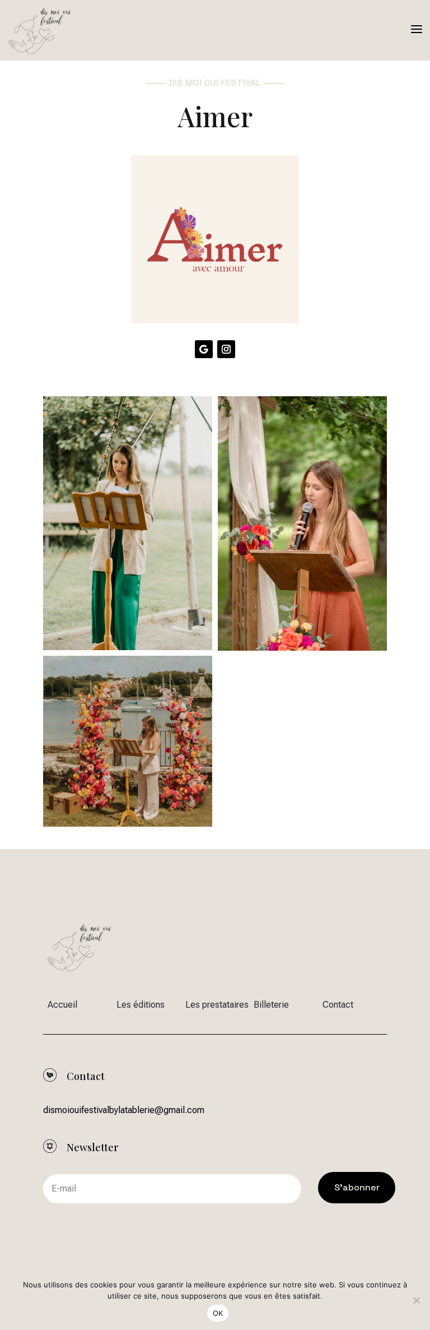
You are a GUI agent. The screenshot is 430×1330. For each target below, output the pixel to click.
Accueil (62, 1004)
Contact (337, 1004)
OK (218, 1313)
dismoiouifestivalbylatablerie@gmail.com (123, 1110)
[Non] (416, 1300)
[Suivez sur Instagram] (226, 349)
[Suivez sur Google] (204, 349)
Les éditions (140, 1004)
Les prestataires (217, 1004)
